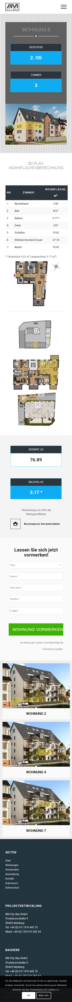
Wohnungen (11, 865)
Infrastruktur (12, 869)
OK (28, 995)
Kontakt (9, 878)
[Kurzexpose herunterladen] (15, 524)
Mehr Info (43, 995)
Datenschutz (12, 887)
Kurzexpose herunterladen (42, 523)
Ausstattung (12, 874)
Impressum (11, 883)
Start (8, 860)
